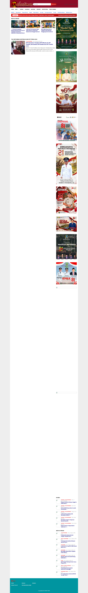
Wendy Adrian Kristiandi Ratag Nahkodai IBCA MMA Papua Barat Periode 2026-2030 (47, 31)
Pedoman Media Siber (26, 585)
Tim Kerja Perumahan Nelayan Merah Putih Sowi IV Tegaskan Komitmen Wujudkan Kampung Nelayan (63, 15)
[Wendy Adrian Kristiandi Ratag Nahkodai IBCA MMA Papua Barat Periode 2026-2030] (48, 24)
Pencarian (54, 4)
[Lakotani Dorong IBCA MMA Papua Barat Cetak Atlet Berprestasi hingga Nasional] (18, 24)
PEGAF (62, 560)
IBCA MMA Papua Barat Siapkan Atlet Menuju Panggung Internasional (32, 30)
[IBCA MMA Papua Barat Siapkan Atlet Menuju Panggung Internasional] (33, 24)
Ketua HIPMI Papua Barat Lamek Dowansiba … (68, 508)
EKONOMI (62, 499)
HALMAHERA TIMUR (64, 571)
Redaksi (23, 583)
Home (12, 583)
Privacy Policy (14, 585)
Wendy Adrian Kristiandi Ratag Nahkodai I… (68, 557)
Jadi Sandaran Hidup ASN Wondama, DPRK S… (67, 514)
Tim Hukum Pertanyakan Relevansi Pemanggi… (67, 568)
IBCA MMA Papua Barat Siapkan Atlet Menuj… (68, 552)
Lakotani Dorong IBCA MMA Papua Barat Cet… (69, 546)
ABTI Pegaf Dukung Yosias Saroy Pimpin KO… (68, 562)
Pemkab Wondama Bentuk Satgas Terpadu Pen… (67, 536)
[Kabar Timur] (22, 4)
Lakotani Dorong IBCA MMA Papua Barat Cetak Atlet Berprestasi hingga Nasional (18, 30)
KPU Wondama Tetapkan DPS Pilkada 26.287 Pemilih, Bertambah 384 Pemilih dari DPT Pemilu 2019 (39, 44)
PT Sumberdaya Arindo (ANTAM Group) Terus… (68, 574)
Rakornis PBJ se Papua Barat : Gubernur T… (68, 526)
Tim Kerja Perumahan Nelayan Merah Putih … (68, 541)
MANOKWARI (66, 538)
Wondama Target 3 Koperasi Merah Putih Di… (67, 520)
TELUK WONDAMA (29, 41)
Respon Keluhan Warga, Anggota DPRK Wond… (69, 503)
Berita (62, 538)
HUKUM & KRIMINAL (67, 565)
